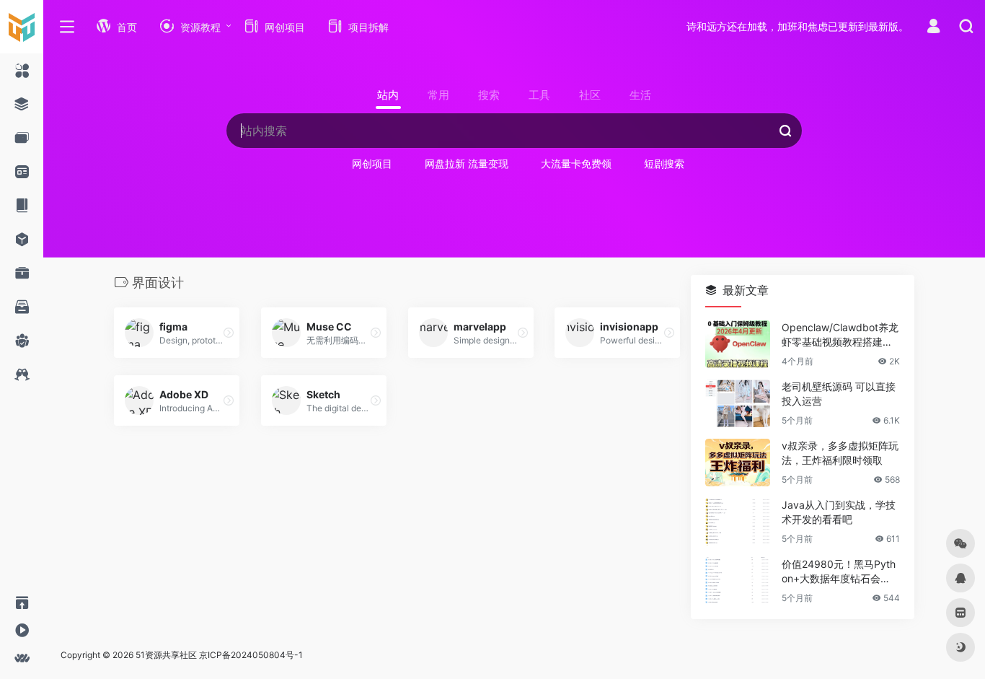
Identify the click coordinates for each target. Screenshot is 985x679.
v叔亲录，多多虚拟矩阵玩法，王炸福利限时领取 (840, 452)
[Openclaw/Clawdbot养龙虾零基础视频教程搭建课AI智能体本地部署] (737, 344)
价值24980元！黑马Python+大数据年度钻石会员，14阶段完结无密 (839, 572)
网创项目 (372, 163)
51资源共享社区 (166, 654)
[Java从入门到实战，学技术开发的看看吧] (737, 522)
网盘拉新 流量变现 (466, 163)
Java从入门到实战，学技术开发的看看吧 (839, 512)
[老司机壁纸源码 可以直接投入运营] (737, 403)
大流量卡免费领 (576, 163)
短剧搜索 (664, 163)
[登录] (933, 27)
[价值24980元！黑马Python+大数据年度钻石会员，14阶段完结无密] (737, 581)
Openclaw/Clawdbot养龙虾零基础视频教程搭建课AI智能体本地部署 (840, 335)
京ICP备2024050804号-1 (251, 654)
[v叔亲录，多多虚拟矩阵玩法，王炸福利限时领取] (737, 462)
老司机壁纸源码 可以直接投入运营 (839, 393)
